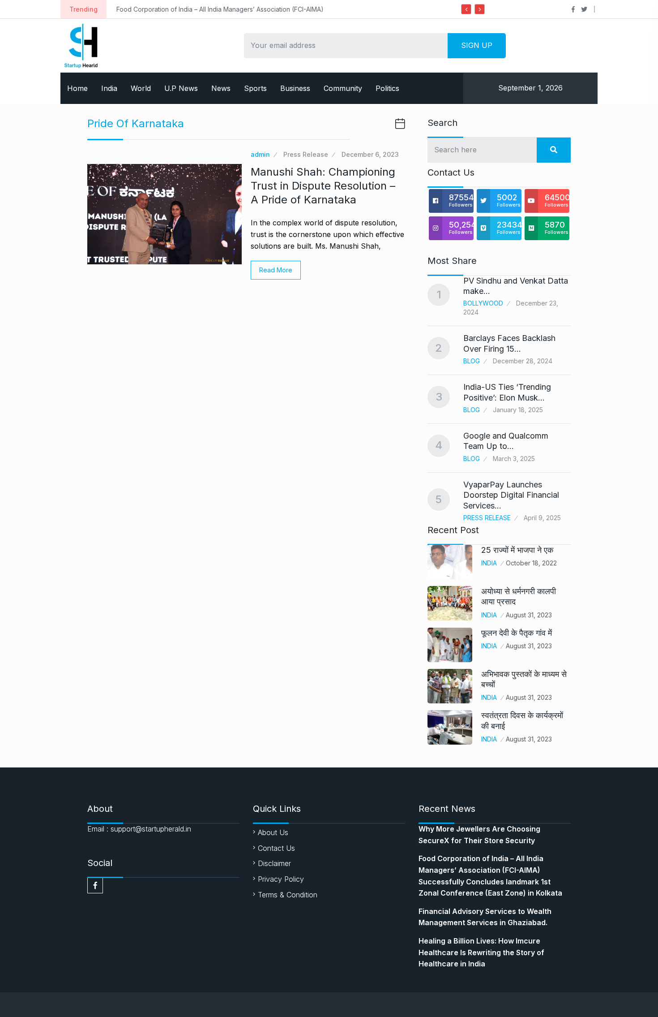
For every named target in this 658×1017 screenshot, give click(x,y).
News (221, 88)
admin (260, 154)
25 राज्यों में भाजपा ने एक (517, 550)
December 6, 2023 (370, 154)
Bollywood (483, 303)
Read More (275, 270)
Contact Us (276, 848)
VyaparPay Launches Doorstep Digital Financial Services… (511, 495)
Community (343, 88)
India (109, 88)
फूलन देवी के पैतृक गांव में (516, 633)
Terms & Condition (287, 894)
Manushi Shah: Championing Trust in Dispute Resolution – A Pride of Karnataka (323, 185)
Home (77, 88)
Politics (387, 88)
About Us (273, 832)
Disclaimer (274, 863)
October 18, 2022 (531, 563)
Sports (255, 88)
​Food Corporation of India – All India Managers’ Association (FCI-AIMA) (220, 9)
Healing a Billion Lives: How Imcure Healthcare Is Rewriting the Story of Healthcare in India (481, 952)
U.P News (181, 88)
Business (295, 88)
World (141, 88)
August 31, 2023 (529, 615)
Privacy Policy (281, 879)
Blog (471, 361)
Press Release (305, 154)
